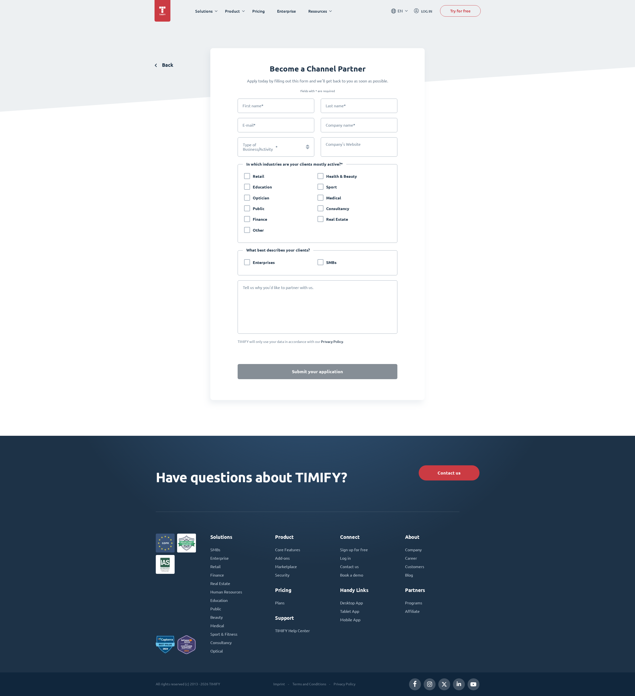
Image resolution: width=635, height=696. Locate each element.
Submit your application (317, 371)
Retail (258, 176)
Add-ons (282, 558)
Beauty (216, 617)
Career (411, 558)
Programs (413, 603)
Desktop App (351, 603)
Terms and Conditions (309, 684)
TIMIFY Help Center (292, 630)
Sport (331, 187)
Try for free (460, 10)
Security (282, 575)
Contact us (449, 473)
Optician (261, 198)
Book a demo (351, 575)
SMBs (331, 262)
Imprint (279, 684)
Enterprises (264, 262)
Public (258, 208)
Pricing (258, 11)
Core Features (287, 550)
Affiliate (412, 611)
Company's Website (343, 144)
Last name (336, 105)
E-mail (249, 125)
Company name (340, 125)
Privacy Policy (344, 684)
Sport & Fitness (223, 634)
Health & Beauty (341, 176)
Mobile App (350, 620)
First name (253, 105)
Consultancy (337, 208)
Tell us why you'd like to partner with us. (278, 287)
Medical (333, 198)
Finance (260, 219)
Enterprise (286, 11)
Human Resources (226, 592)
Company (413, 550)
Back (167, 65)
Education (262, 187)
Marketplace (286, 566)
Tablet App (349, 611)
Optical (216, 651)
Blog (409, 575)
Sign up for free (354, 550)
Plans (280, 603)
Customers (414, 566)
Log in (345, 558)
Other (258, 230)
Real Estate (337, 219)
